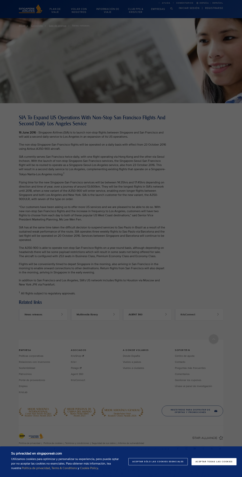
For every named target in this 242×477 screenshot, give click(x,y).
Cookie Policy (89, 468)
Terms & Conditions (64, 468)
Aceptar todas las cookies (214, 461)
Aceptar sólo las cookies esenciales (158, 461)
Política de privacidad (36, 468)
